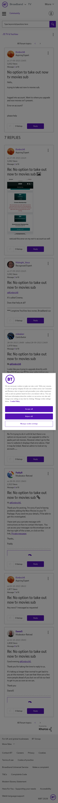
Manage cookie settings (29, 423)
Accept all (29, 409)
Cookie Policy (15, 401)
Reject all (29, 416)
